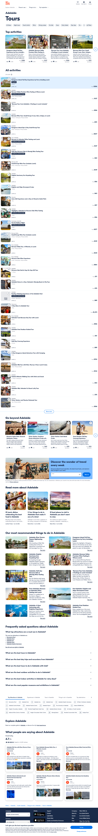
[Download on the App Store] (39, 820)
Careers (73, 815)
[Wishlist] (78, 2)
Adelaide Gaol (10, 642)
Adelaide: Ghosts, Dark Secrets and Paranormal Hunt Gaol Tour (16, 776)
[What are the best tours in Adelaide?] (90, 653)
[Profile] (90, 2)
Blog (73, 818)
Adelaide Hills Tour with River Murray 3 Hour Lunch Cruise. (19, 748)
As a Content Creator (84, 815)
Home (7, 805)
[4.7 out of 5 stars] (10, 742)
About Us (74, 813)
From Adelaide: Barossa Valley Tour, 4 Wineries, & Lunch (46, 748)
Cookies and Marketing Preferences (55, 820)
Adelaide (23, 725)
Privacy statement (14, 482)
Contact (49, 813)
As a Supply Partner (84, 813)
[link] (49, 83)
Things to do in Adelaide (34, 805)
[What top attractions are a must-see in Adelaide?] (90, 632)
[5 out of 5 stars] (19, 751)
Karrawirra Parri (11, 637)
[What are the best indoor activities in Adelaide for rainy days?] (90, 678)
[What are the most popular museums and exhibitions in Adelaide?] (90, 685)
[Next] (95, 49)
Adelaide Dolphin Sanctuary (14, 644)
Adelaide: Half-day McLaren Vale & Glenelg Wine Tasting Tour (48, 776)
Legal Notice (50, 815)
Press (73, 820)
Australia (13, 805)
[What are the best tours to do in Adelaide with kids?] (90, 666)
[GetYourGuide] (8, 3)
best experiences (41, 725)
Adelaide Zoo (10, 640)
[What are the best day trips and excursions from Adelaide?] (90, 659)
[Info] (11, 74)
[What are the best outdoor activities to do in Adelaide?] (90, 672)
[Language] (84, 2)
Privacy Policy (50, 818)
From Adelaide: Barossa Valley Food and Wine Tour (78, 748)
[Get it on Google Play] (39, 814)
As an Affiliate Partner (84, 818)
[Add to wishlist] (24, 37)
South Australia (21, 805)
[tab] (15, 697)
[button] (49, 83)
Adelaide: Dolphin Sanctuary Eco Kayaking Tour (77, 776)
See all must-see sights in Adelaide (15, 647)
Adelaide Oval (10, 639)
